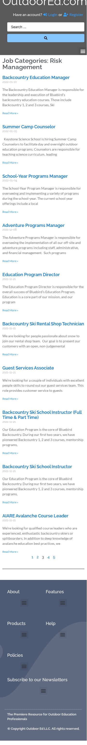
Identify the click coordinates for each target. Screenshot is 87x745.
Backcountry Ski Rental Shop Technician (43, 323)
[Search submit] (45, 38)
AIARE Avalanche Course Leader (35, 515)
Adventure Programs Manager (33, 225)
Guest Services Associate (28, 367)
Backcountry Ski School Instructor (37, 466)
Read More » (10, 113)
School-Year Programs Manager (35, 176)
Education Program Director (31, 274)
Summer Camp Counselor (28, 126)
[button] (83, 51)
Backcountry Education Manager (36, 77)
